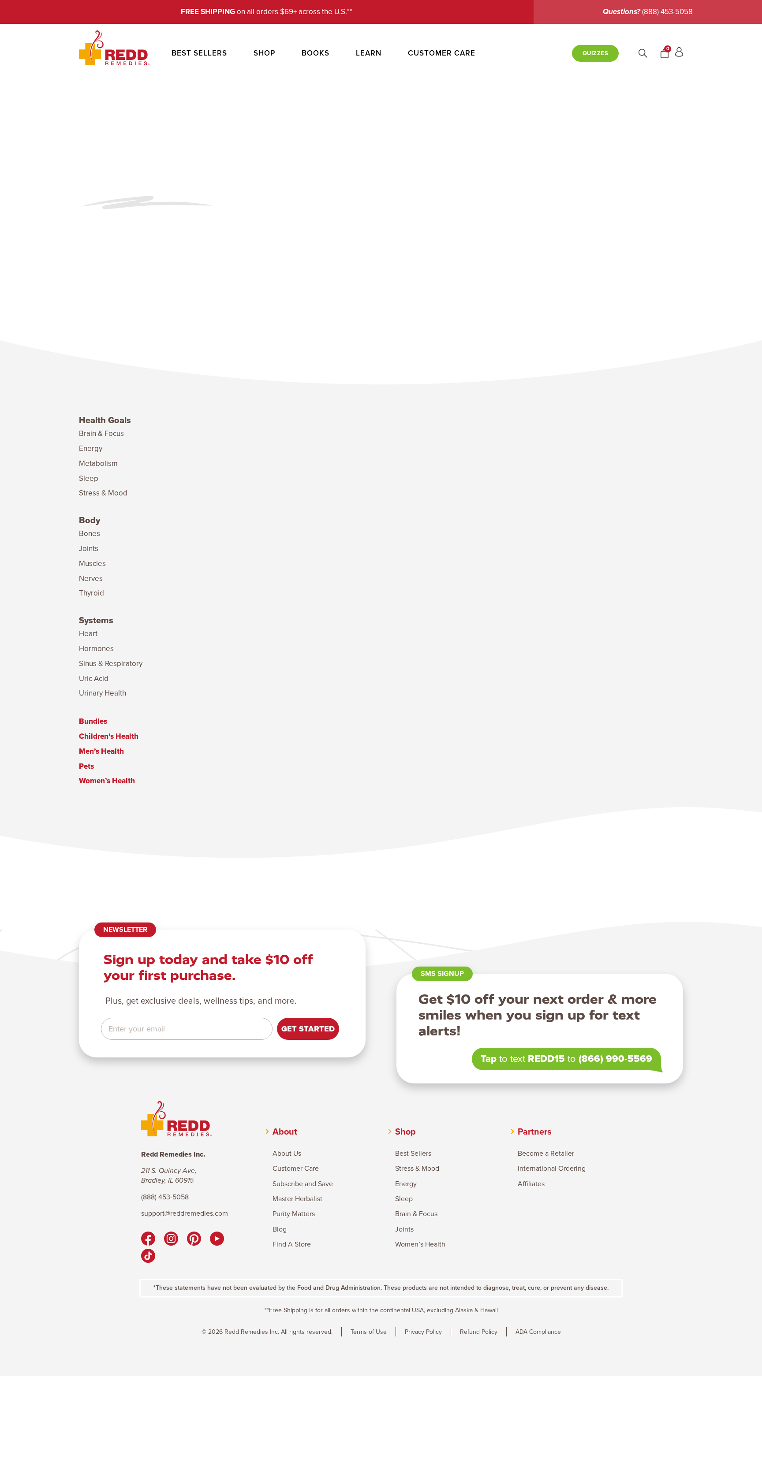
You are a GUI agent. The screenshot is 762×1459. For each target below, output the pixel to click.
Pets (86, 766)
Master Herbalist (297, 1199)
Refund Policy (478, 1331)
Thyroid (91, 593)
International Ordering (552, 1168)
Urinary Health (102, 693)
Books (315, 53)
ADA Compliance (538, 1331)
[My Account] (679, 53)
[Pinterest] (194, 1240)
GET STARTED (308, 1029)
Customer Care (441, 53)
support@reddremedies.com (184, 1213)
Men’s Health (101, 751)
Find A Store (292, 1244)
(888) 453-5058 (667, 11)
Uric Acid (93, 678)
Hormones (96, 648)
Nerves (91, 578)
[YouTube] (217, 1240)
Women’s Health (107, 780)
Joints (88, 548)
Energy (90, 448)
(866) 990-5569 (615, 1058)
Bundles (93, 721)
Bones (89, 533)
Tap (489, 1058)
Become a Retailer (546, 1153)
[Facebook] (148, 1240)
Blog (280, 1229)
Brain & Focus (101, 433)
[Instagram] (171, 1240)
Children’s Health (108, 736)
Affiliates (531, 1184)
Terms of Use (369, 1331)
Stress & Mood (103, 493)
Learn (368, 53)
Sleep (88, 478)
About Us (287, 1153)
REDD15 (546, 1058)
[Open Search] (643, 53)
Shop (264, 53)
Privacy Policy (423, 1331)
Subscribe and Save (303, 1184)
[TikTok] (148, 1257)
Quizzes (596, 53)
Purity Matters (294, 1214)
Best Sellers (199, 53)
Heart (88, 633)
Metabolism (98, 463)
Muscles (92, 563)
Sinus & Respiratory (110, 663)
